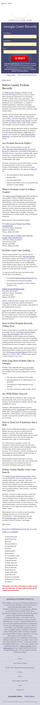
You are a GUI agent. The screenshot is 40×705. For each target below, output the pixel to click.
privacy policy (7, 648)
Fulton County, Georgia (12, 92)
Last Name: (7, 41)
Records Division (29, 256)
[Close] (36, 3)
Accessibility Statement (20, 681)
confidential (21, 409)
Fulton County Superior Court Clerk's (18, 476)
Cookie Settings (29, 696)
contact (32, 317)
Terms (20, 676)
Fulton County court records (20, 121)
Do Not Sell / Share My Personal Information (20, 668)
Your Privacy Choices (20, 663)
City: (4, 48)
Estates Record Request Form (26, 278)
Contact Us (20, 690)
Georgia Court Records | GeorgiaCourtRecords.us (20, 13)
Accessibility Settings (15, 696)
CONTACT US (13, 20)
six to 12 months (28, 367)
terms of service (25, 646)
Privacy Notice (23, 71)
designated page (11, 518)
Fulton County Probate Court (15, 196)
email (6, 303)
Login (22, 20)
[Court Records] (3, 75)
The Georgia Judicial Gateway (16, 352)
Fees (9, 490)
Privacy (20, 672)
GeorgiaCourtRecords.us (11, 63)
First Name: (7, 33)
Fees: (4, 311)
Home (29, 20)
